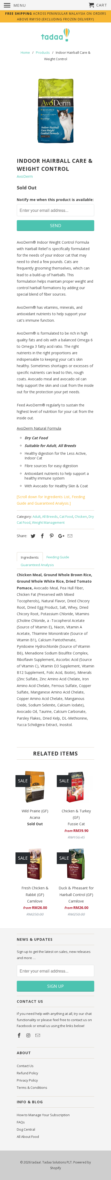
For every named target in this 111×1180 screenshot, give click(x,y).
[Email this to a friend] (69, 536)
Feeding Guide (57, 557)
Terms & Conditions (32, 1087)
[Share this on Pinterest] (51, 536)
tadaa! (36, 1162)
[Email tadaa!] (38, 1035)
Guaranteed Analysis (37, 564)
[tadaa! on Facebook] (19, 1035)
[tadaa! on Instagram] (29, 1035)
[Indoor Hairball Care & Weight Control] (55, 111)
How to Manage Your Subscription (43, 1115)
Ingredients (30, 557)
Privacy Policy (27, 1080)
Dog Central (26, 1129)
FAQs (21, 1122)
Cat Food (66, 516)
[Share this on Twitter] (32, 536)
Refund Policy (27, 1073)
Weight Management (48, 522)
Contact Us (25, 1065)
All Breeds (50, 516)
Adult (37, 516)
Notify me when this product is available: (55, 199)
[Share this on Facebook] (41, 536)
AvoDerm (25, 176)
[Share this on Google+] (60, 536)
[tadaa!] (55, 35)
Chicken (81, 516)
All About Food (28, 1136)
